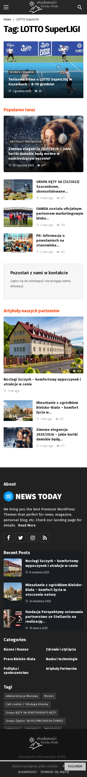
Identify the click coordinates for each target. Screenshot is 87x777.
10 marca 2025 (38, 628)
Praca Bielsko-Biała (19, 659)
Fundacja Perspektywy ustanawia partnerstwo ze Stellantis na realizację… (54, 617)
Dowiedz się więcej (55, 772)
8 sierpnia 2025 (39, 572)
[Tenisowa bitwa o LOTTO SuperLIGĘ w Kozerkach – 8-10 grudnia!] (43, 69)
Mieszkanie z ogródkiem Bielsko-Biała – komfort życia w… (57, 407)
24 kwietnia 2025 (40, 601)
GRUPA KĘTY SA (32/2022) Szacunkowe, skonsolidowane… (57, 187)
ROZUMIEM (75, 766)
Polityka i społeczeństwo (16, 671)
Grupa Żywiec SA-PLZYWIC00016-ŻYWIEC (34, 720)
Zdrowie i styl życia (61, 649)
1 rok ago (14, 391)
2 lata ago (46, 252)
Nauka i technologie (62, 659)
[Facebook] (8, 537)
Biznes (49, 696)
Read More (27, 525)
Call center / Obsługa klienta (27, 704)
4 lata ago (46, 198)
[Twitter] (20, 537)
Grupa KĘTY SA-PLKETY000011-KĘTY (31, 712)
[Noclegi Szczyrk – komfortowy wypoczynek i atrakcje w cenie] (43, 345)
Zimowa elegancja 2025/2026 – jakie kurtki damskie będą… (57, 434)
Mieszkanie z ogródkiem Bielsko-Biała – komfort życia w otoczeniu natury (54, 590)
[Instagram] (32, 537)
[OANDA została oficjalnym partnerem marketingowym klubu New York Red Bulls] (18, 216)
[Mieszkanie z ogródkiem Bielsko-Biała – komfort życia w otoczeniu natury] (18, 410)
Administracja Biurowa (22, 696)
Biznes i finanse (16, 649)
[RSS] (45, 537)
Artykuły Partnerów (61, 669)
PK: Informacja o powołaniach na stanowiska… (50, 240)
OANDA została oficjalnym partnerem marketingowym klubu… (59, 213)
